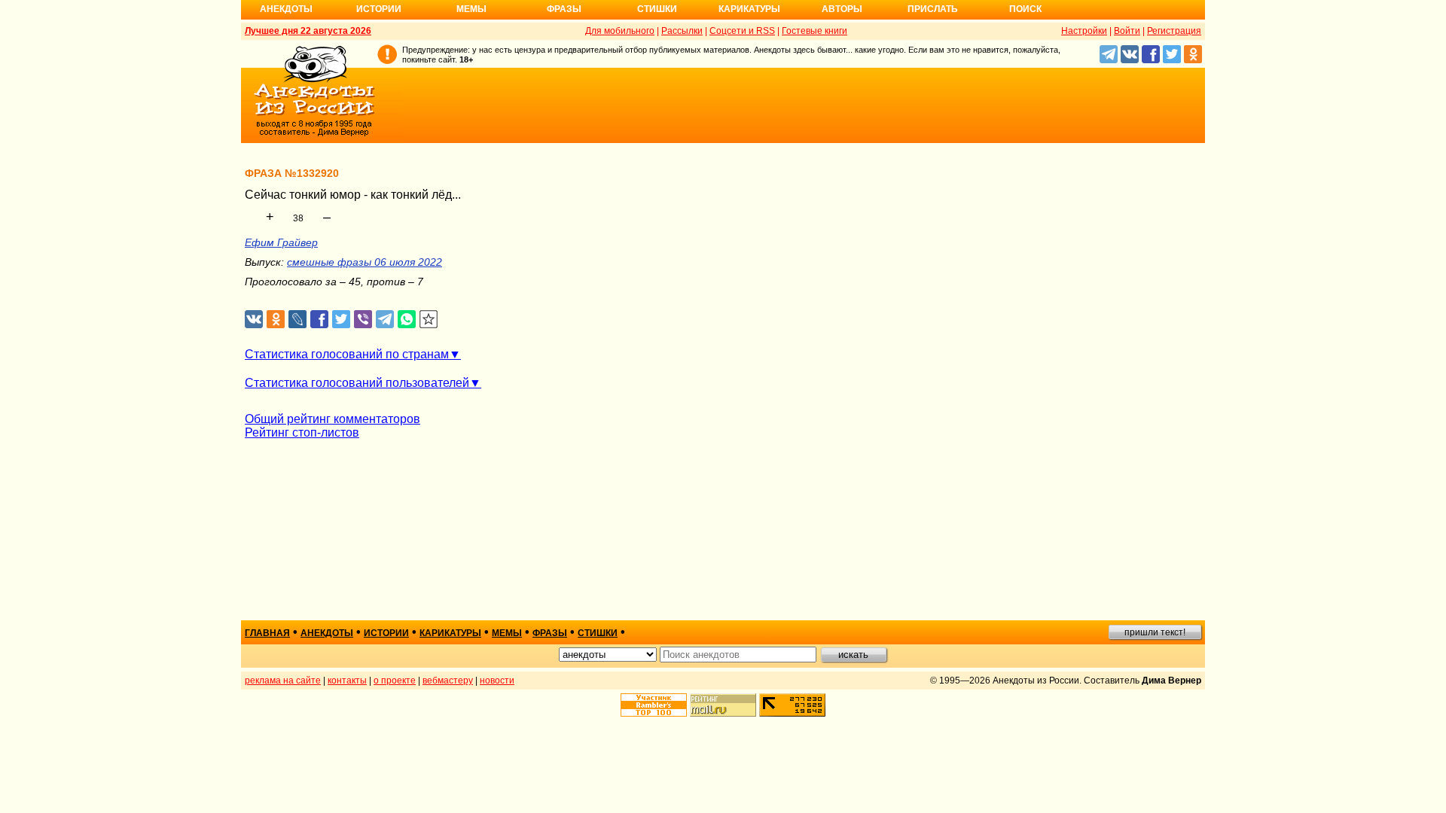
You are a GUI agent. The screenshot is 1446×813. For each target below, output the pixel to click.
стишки (598, 633)
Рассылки (682, 31)
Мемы (471, 9)
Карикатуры (749, 9)
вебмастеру (448, 680)
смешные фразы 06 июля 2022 (364, 262)
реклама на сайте (283, 680)
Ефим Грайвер (281, 242)
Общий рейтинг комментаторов (332, 419)
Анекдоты (286, 9)
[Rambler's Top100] (654, 705)
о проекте (395, 680)
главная (267, 633)
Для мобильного (619, 31)
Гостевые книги (814, 31)
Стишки (657, 9)
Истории (378, 9)
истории (386, 633)
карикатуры (450, 633)
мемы (507, 633)
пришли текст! (1154, 632)
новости (497, 680)
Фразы (564, 9)
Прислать (933, 9)
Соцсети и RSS (742, 31)
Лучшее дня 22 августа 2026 (308, 31)
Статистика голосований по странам (347, 354)
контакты (347, 680)
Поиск (1025, 9)
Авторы (842, 9)
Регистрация (1174, 31)
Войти (1127, 31)
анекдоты (326, 633)
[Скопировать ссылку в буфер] (428, 319)
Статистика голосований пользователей (357, 382)
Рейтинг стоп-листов (302, 432)
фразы (549, 633)
